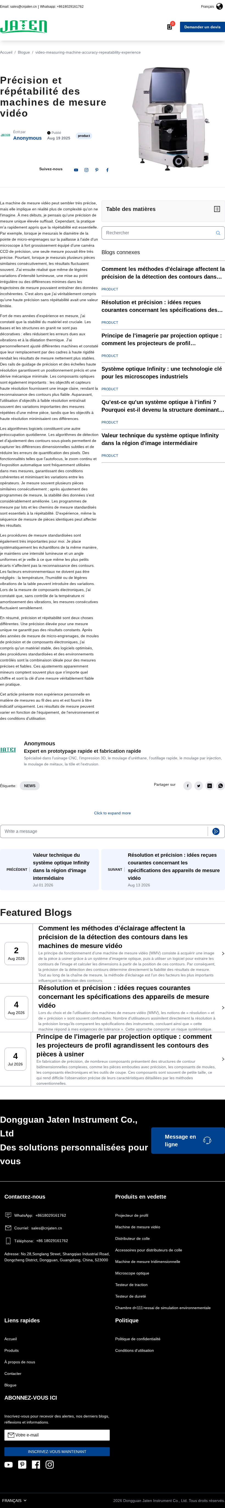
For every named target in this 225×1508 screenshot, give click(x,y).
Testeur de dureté (130, 1296)
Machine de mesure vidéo (137, 1227)
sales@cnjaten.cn (38, 1228)
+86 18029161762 (41, 1240)
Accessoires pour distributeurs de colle (148, 1250)
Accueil (6, 52)
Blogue (24, 52)
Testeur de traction (131, 1284)
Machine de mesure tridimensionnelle (147, 1261)
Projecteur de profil (131, 1215)
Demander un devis (202, 27)
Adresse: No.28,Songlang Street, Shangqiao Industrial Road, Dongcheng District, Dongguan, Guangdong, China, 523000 (57, 1257)
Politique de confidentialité (138, 1339)
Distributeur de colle (132, 1238)
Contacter (12, 1373)
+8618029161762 (40, 1215)
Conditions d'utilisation (134, 1350)
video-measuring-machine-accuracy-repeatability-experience (88, 52)
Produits (11, 1350)
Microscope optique (132, 1273)
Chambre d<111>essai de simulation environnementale (163, 1308)
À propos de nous (19, 1362)
